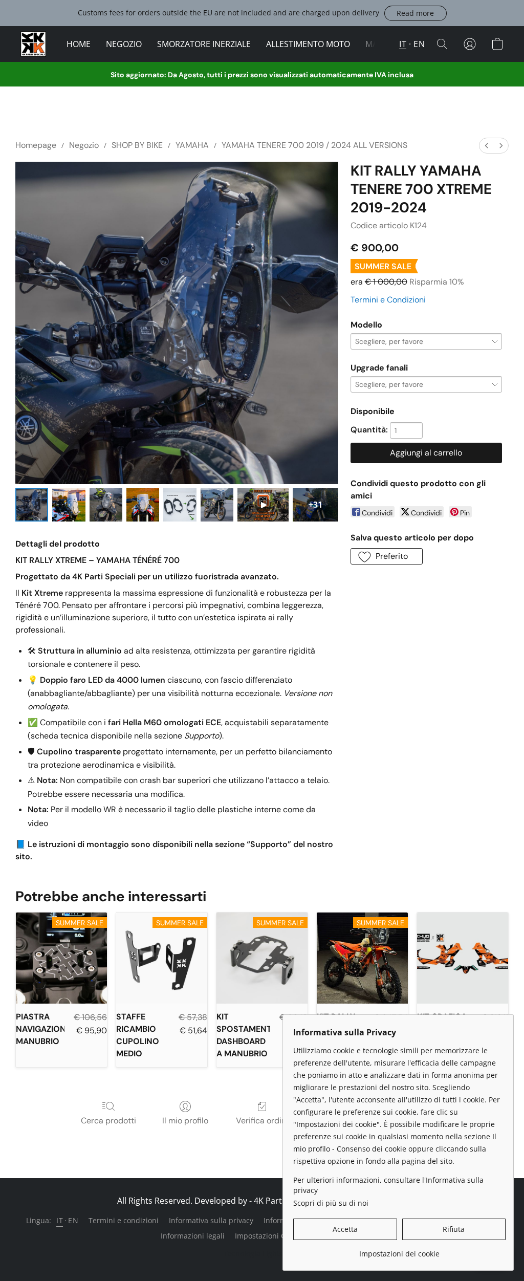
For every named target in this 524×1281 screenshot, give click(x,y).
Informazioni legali (193, 1236)
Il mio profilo (185, 1120)
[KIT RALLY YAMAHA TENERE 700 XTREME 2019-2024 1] (68, 504)
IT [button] (402, 44)
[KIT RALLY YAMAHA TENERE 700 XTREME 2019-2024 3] (142, 504)
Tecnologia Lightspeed (262, 1253)
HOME (79, 44)
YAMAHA (192, 145)
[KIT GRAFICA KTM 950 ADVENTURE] (462, 958)
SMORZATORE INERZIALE (204, 44)
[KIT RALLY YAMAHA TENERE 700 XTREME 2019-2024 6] (263, 504)
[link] (399, 1250)
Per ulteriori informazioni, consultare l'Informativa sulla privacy (388, 1185)
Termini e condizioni (124, 1220)
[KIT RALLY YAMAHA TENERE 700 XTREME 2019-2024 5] (217, 504)
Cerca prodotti (108, 1120)
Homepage (35, 145)
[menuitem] (486, 145)
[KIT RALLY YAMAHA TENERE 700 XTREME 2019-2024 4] (179, 504)
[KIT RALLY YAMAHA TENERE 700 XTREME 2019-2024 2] (106, 504)
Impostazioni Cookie (269, 1236)
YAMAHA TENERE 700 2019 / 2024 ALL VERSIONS (314, 145)
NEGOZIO (124, 44)
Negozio (84, 145)
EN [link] (73, 1220)
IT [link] (59, 1220)
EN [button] (419, 44)
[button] (415, 13)
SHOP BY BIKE (137, 145)
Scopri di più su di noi (330, 1203)
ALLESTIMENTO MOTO (308, 44)
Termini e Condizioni (388, 299)
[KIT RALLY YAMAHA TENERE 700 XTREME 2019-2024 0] (31, 504)
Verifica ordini (262, 1120)
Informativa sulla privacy (211, 1220)
